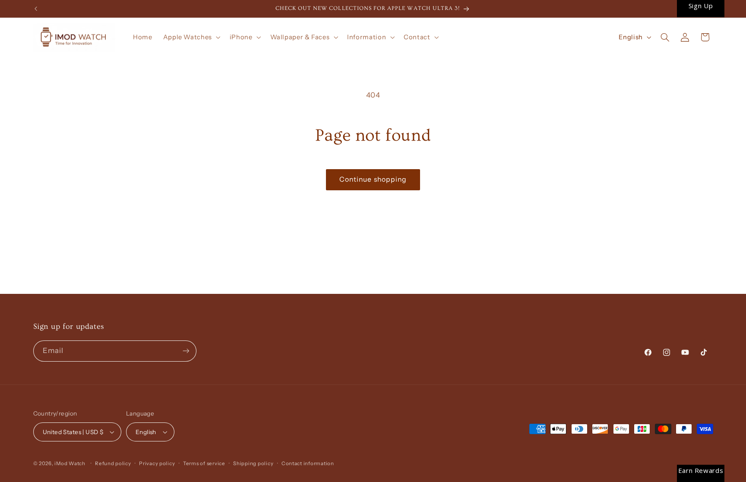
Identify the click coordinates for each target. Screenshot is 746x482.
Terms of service (204, 463)
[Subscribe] (186, 351)
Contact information (307, 463)
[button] (191, 37)
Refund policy (113, 463)
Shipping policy (253, 463)
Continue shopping (373, 179)
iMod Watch (69, 463)
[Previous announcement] (35, 8)
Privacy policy (157, 463)
